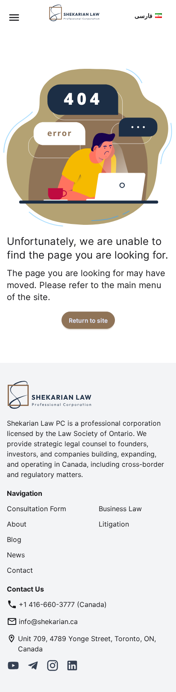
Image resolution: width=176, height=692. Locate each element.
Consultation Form (36, 508)
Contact (20, 570)
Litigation (114, 524)
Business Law (120, 508)
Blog (14, 539)
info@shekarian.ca (48, 621)
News (16, 555)
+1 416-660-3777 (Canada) (63, 604)
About (16, 524)
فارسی (144, 15)
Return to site (88, 320)
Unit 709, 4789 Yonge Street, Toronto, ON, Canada (87, 643)
